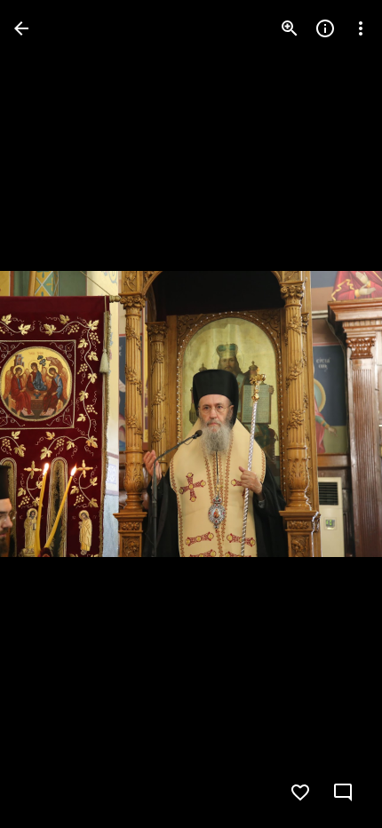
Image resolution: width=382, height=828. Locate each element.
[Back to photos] (21, 28)
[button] (50, 414)
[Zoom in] (289, 28)
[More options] (360, 28)
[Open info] (325, 28)
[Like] (300, 792)
